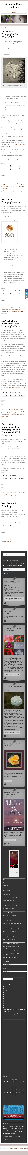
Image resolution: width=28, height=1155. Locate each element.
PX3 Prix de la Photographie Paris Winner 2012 (10, 34)
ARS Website (8, 781)
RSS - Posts (5, 1139)
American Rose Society (10, 409)
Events (7, 492)
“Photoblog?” (20, 510)
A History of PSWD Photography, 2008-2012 (13, 950)
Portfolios (5, 948)
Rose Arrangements (11, 915)
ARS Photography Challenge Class (10, 905)
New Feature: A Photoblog (8, 505)
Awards (7, 183)
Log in (4, 882)
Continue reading (10, 286)
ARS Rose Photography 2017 (9, 908)
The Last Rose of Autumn (8, 900)
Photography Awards (17, 184)
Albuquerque (17, 183)
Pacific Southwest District (14, 492)
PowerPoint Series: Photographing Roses (12, 897)
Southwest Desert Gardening (14, 6)
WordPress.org (6, 890)
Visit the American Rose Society (12, 675)
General (17, 308)
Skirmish (26, 1148)
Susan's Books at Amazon (8, 983)
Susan (4, 915)
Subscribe (6, 573)
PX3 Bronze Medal (9, 190)
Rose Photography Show (10, 411)
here (17, 152)
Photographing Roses (7, 903)
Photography (11, 311)
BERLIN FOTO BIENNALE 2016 (10, 848)
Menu (14, 12)
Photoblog (8, 539)
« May (4, 1101)
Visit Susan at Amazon (10, 840)
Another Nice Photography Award (10, 201)
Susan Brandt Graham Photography (11, 946)
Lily (12, 184)
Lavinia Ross (5, 923)
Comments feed (6, 887)
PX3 (22, 136)
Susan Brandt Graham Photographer (17, 186)
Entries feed (5, 885)
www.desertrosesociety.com (18, 387)
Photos (9, 191)
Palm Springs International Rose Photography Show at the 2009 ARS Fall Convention (11, 430)
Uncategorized (4, 188)
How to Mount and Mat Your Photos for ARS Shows (13, 599)
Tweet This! (9, 603)
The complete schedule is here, (8, 355)
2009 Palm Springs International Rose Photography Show (10, 323)
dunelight (5, 918)
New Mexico (12, 183)
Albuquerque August (11, 936)
